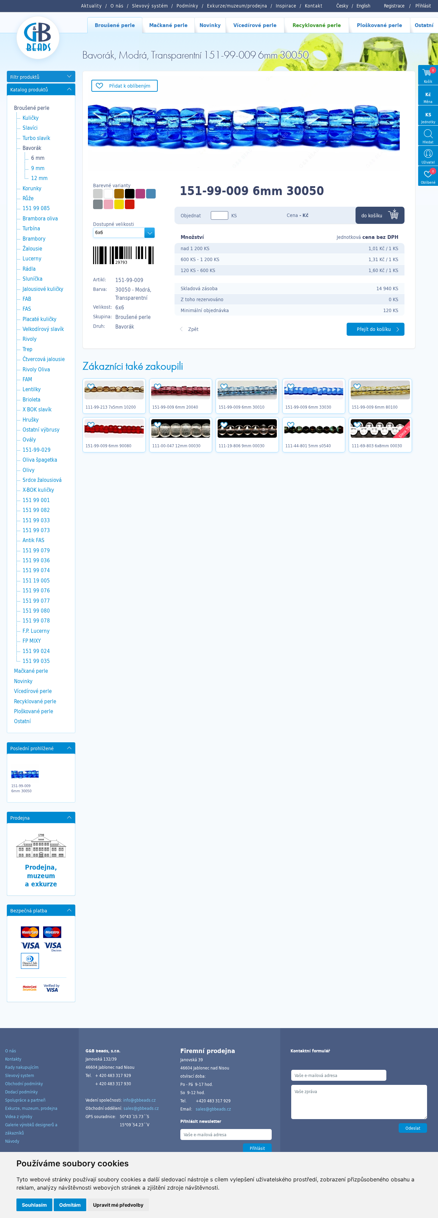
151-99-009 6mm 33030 (308, 407)
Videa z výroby (18, 1116)
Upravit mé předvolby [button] (118, 1205)
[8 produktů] (119, 193)
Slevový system (19, 1075)
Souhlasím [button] (34, 1205)
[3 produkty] (129, 193)
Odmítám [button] (70, 1205)
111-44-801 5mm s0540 (308, 446)
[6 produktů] (108, 193)
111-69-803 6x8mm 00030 (377, 446)
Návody (12, 1141)
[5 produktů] (140, 193)
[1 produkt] (98, 193)
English (363, 5)
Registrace (394, 5)
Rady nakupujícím (22, 1067)
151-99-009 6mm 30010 (242, 407)
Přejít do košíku (374, 329)
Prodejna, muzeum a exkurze (41, 875)
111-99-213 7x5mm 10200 (111, 407)
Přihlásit (423, 5)
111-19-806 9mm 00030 (242, 446)
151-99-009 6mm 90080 (108, 446)
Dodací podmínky (21, 1092)
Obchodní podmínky (24, 1083)
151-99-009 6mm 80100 (375, 407)
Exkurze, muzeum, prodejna (31, 1108)
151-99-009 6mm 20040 (175, 407)
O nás (10, 1051)
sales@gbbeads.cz (141, 1108)
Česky (342, 5)
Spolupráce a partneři (25, 1100)
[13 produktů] (151, 193)
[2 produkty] (98, 204)
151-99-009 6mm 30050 (21, 788)
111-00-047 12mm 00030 (176, 446)
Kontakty (13, 1059)
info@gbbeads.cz (139, 1100)
